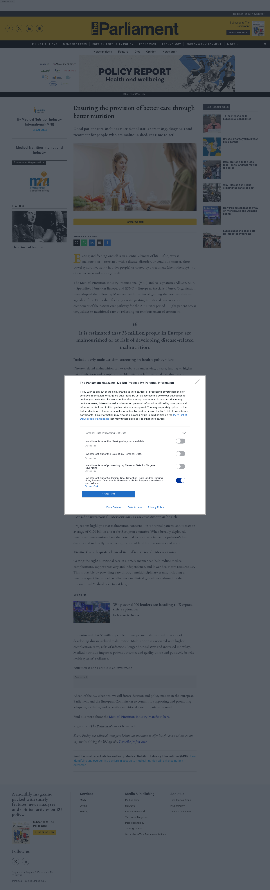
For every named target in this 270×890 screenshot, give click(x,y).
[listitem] (135, 433)
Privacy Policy (156, 507)
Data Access (135, 507)
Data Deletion (114, 507)
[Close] (198, 383)
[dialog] (135, 445)
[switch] (180, 441)
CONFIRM (108, 494)
